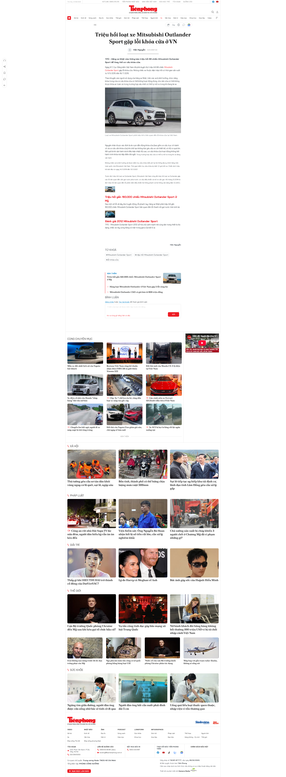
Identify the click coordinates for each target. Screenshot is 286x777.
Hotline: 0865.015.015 (110, 2)
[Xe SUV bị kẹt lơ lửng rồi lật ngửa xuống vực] (164, 414)
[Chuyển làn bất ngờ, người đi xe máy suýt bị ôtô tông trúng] (85, 414)
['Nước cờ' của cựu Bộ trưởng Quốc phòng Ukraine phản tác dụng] (162, 648)
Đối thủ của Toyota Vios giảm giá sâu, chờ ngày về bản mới (124, 428)
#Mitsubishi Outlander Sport (118, 255)
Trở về (4, 85)
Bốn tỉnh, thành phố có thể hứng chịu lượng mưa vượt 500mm (142, 483)
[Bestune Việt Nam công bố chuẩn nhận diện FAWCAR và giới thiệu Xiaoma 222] (124, 353)
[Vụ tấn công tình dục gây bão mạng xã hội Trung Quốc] (143, 608)
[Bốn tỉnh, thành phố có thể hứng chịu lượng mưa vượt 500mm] (143, 464)
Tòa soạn (176, 2)
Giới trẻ (126, 18)
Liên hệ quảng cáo (105, 747)
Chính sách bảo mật (199, 747)
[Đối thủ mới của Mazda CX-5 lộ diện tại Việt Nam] (164, 353)
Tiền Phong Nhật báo (130, 2)
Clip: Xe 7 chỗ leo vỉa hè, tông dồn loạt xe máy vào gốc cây (124, 399)
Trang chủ (69, 18)
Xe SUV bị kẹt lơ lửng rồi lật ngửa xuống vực (163, 428)
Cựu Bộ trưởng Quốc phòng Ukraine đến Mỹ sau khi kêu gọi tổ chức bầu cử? (91, 627)
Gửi (173, 314)
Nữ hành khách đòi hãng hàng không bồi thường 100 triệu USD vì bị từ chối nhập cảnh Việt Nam (193, 629)
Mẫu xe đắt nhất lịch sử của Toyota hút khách (83, 367)
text (173, 25)
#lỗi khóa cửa (112, 259)
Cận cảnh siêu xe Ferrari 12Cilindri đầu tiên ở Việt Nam (160, 399)
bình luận (184, 25)
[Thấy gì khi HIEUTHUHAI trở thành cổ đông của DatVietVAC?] (91, 562)
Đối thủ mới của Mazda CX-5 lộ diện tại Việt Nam (163, 367)
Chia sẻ (4, 66)
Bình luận (4, 79)
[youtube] (217, 2)
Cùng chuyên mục (79, 338)
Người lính (154, 18)
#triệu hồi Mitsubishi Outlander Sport (151, 255)
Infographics (157, 730)
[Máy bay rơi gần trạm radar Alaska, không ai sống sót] (201, 648)
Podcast (122, 730)
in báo (178, 25)
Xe (161, 18)
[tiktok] (170, 752)
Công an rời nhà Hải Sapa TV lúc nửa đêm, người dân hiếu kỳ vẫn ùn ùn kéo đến (90, 534)
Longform (139, 730)
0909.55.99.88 (105, 750)
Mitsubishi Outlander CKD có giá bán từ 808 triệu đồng (136, 292)
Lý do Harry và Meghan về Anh (138, 580)
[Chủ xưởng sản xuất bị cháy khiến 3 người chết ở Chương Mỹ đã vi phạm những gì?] (194, 513)
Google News (189, 25)
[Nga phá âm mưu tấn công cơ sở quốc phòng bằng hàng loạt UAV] (123, 648)
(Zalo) (113, 750)
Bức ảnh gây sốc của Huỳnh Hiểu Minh (194, 580)
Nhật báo (88, 730)
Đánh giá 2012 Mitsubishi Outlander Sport (131, 221)
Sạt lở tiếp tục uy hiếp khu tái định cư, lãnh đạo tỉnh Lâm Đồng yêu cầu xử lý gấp (193, 485)
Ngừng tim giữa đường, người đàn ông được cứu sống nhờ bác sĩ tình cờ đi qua (91, 706)
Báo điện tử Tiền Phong (143, 9)
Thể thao (145, 18)
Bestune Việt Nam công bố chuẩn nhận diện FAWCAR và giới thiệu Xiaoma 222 (122, 368)
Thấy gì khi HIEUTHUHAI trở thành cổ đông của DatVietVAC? (90, 581)
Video (210, 18)
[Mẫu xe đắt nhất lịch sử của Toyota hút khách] (85, 353)
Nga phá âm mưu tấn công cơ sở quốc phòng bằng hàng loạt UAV (123, 661)
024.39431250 (75, 755)
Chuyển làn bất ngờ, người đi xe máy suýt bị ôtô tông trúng (83, 428)
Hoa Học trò (164, 2)
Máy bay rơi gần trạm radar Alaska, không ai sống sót (200, 661)
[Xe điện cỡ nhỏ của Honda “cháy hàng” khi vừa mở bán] (85, 385)
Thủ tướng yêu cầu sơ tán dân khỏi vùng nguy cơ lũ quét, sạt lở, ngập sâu (90, 483)
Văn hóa (168, 18)
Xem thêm (217, 18)
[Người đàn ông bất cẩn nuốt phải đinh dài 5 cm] (143, 688)
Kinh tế (83, 18)
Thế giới (118, 18)
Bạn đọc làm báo (80, 771)
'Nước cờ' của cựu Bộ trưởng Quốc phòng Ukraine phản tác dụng (160, 661)
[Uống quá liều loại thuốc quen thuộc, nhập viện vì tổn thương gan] (194, 688)
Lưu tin (4, 73)
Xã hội (76, 18)
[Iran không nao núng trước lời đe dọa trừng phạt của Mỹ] (85, 648)
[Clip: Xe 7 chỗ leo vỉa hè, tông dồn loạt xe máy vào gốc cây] (124, 385)
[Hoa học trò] (216, 723)
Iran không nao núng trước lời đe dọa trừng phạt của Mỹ (84, 661)
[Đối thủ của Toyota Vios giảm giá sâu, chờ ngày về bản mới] (124, 414)
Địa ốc (101, 18)
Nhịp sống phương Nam (92, 741)
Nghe (4, 60)
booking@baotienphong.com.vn (111, 753)
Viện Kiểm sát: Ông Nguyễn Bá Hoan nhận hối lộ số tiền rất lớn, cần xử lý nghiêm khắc (141, 534)
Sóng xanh (92, 18)
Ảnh (102, 730)
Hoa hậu (202, 18)
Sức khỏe (109, 18)
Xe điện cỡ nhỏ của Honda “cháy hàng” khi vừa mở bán (82, 399)
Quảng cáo (187, 2)
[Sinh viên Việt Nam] (202, 723)
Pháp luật (135, 18)
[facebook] (213, 2)
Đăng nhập (109, 302)
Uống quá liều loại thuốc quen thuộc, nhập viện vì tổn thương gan (192, 706)
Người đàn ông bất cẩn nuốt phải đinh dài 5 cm (142, 706)
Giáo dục (184, 18)
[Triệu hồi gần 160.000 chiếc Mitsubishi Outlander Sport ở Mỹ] (172, 278)
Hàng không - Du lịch (192, 737)
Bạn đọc (171, 737)
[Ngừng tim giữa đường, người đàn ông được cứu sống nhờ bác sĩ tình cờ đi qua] (91, 688)
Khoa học (193, 18)
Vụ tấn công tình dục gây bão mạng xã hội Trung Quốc (142, 627)
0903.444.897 (134, 750)
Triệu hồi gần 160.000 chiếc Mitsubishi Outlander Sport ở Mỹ (134, 278)
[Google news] (183, 753)
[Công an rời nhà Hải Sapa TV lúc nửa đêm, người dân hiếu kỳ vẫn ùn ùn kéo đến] (91, 513)
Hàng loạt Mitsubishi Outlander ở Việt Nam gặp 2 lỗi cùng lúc (139, 286)
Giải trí (175, 18)
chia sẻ (168, 25)
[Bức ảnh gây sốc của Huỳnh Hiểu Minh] (194, 562)
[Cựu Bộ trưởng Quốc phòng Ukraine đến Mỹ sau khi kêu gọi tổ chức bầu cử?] (91, 608)
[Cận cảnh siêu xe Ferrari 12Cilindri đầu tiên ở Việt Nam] (164, 385)
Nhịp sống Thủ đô (73, 741)
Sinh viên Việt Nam (149, 2)
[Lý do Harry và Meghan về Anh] (143, 562)
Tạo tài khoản (124, 302)
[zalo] (176, 753)
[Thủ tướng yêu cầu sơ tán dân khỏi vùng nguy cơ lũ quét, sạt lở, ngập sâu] (91, 464)
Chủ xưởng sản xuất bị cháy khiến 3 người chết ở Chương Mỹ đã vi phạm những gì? (192, 534)
